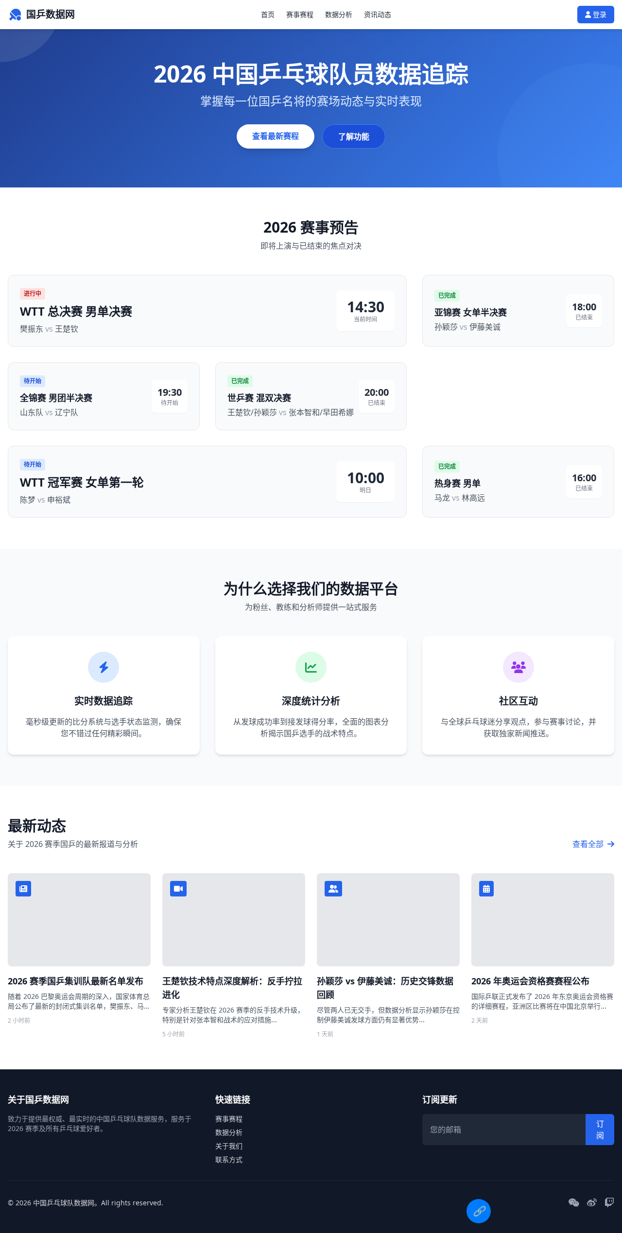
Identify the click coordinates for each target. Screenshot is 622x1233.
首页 (268, 14)
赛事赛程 (299, 14)
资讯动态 (377, 14)
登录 (598, 14)
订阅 (600, 1129)
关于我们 (228, 1145)
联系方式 (228, 1159)
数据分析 (338, 14)
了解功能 (353, 136)
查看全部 (588, 844)
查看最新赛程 (275, 136)
